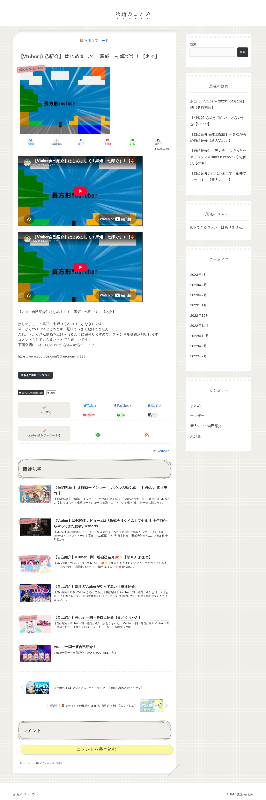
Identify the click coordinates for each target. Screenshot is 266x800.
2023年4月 (198, 275)
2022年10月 (199, 336)
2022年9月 (198, 346)
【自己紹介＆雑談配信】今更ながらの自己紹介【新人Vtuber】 (218, 137)
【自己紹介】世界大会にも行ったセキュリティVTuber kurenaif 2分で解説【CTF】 (218, 157)
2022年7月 (198, 356)
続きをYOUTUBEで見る (35, 375)
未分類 (195, 436)
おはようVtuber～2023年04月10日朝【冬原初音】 (217, 104)
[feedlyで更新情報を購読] (98, 434)
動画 (52, 392)
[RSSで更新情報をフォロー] (147, 434)
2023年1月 (198, 305)
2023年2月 (198, 295)
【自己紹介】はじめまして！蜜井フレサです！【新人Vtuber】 (218, 176)
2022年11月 (199, 326)
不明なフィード (96, 41)
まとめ (195, 406)
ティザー (197, 416)
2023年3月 (198, 285)
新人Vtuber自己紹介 (32, 392)
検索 (192, 44)
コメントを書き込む (96, 749)
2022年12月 (199, 315)
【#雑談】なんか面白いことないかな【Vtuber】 (217, 121)
